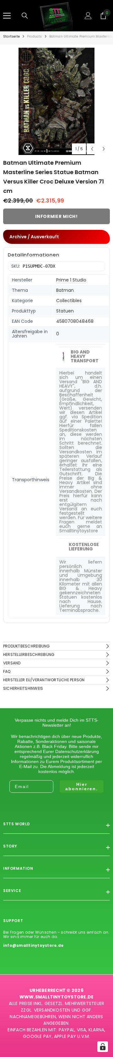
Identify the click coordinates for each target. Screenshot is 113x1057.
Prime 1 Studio (71, 280)
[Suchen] (25, 15)
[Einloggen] (88, 15)
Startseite (11, 36)
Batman (65, 290)
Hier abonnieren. (81, 786)
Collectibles (69, 300)
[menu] (7, 15)
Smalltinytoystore (78, 531)
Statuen (65, 311)
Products (34, 36)
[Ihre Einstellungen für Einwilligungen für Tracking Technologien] (102, 1046)
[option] (56, 101)
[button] (92, 148)
